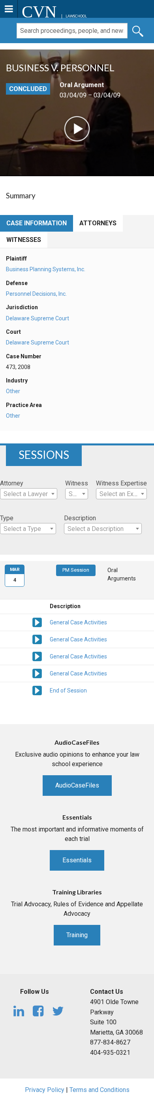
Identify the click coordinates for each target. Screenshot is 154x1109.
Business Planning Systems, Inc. (45, 269)
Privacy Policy (44, 1090)
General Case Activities (78, 622)
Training (77, 935)
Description (80, 518)
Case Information (36, 223)
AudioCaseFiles (77, 785)
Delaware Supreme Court (37, 318)
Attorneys (97, 223)
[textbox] (28, 494)
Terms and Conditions (99, 1090)
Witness (76, 483)
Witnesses (23, 239)
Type (6, 518)
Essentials (77, 860)
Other (13, 391)
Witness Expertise (121, 483)
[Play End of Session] (37, 690)
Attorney (11, 483)
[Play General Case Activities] (37, 621)
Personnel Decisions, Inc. (36, 294)
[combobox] (28, 493)
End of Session (68, 690)
